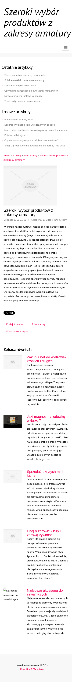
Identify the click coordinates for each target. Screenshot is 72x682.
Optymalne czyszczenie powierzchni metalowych (31, 90)
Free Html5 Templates (32, 669)
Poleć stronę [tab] (38, 324)
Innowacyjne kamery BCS (18, 119)
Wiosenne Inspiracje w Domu (20, 85)
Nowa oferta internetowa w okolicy (23, 96)
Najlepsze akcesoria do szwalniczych (45, 592)
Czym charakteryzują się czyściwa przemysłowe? (31, 140)
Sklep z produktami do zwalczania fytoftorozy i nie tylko (34, 145)
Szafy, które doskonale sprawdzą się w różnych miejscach (36, 130)
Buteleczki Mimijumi (15, 135)
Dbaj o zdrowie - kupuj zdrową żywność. (44, 533)
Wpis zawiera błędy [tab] (17, 331)
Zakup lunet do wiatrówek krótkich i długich (46, 359)
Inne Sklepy (30, 155)
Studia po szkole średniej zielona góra (25, 75)
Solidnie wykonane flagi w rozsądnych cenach (29, 124)
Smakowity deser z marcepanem (22, 101)
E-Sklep (17, 155)
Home (6, 155)
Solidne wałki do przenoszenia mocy (24, 80)
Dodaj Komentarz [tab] (16, 324)
